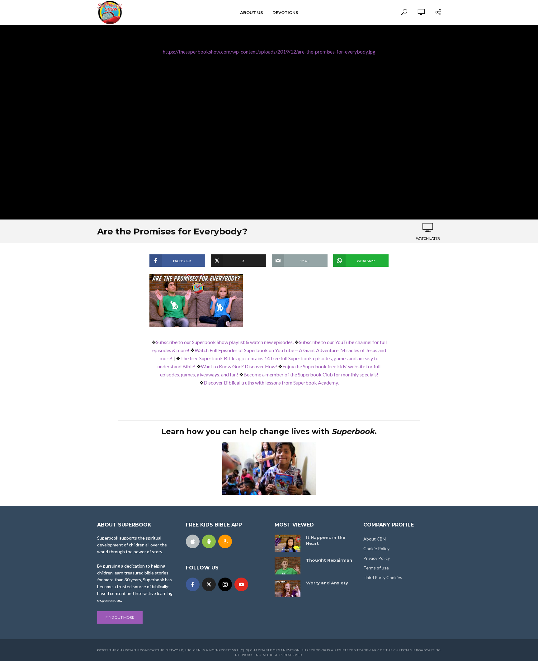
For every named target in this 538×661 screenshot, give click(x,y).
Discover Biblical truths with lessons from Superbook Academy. (271, 382)
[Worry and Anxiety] (287, 588)
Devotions (285, 12)
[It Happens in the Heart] (287, 543)
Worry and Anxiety (327, 582)
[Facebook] (193, 584)
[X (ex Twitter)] (209, 584)
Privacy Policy (376, 558)
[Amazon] (225, 541)
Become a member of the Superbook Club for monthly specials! (310, 374)
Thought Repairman (329, 560)
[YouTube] (241, 584)
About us (251, 12)
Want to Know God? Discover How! (239, 366)
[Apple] (193, 541)
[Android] (209, 541)
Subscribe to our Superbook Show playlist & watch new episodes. (225, 342)
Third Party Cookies (382, 577)
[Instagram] (225, 584)
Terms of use (376, 567)
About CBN (374, 538)
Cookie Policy (376, 548)
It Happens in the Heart (325, 540)
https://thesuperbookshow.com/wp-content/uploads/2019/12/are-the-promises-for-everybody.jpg (269, 51)
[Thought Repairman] (287, 565)
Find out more (120, 617)
